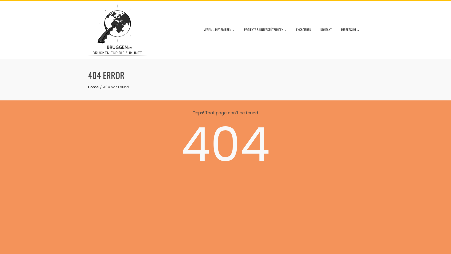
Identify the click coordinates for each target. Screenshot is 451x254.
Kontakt (326, 29)
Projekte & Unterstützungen (263, 29)
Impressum (348, 29)
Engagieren (303, 29)
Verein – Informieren (217, 29)
